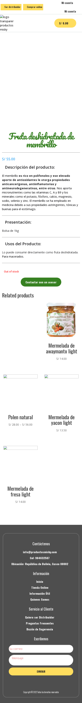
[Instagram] (41, 682)
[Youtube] (50, 682)
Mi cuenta (67, 3)
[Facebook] (32, 682)
